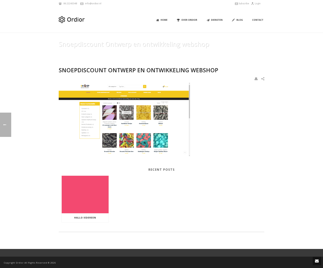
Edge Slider (186, 53)
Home (164, 19)
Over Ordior (189, 19)
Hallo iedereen (85, 217)
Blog (239, 19)
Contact (257, 19)
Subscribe (244, 3)
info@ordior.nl (93, 3)
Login (258, 3)
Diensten (217, 19)
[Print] (256, 78)
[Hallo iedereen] (85, 194)
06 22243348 (70, 3)
